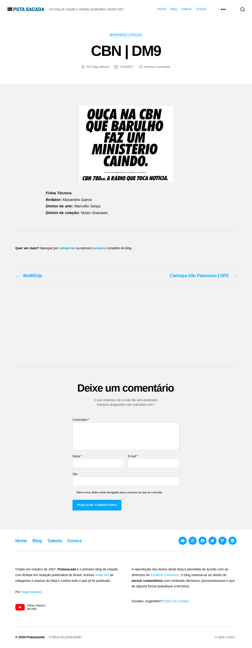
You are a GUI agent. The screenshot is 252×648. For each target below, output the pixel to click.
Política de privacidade (65, 637)
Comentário (81, 419)
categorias (67, 248)
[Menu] (223, 9)
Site (75, 474)
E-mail (133, 456)
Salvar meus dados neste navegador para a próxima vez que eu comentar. (119, 492)
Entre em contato (176, 601)
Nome (77, 456)
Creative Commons (165, 575)
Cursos (201, 9)
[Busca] (242, 9)
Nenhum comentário (157, 66)
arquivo (100, 248)
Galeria (186, 9)
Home (161, 9)
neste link (102, 575)
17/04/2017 (127, 66)
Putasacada (35, 637)
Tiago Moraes (100, 66)
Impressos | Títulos (126, 34)
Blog (173, 9)
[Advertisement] (126, 326)
